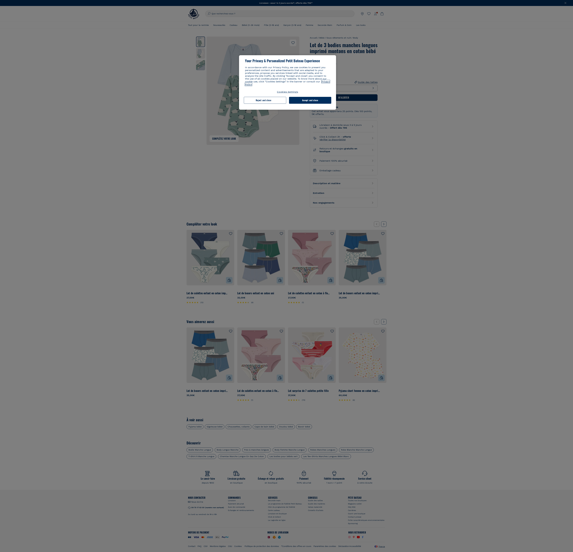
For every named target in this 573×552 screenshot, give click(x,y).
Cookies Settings (287, 91)
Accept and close (310, 100)
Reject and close (263, 100)
